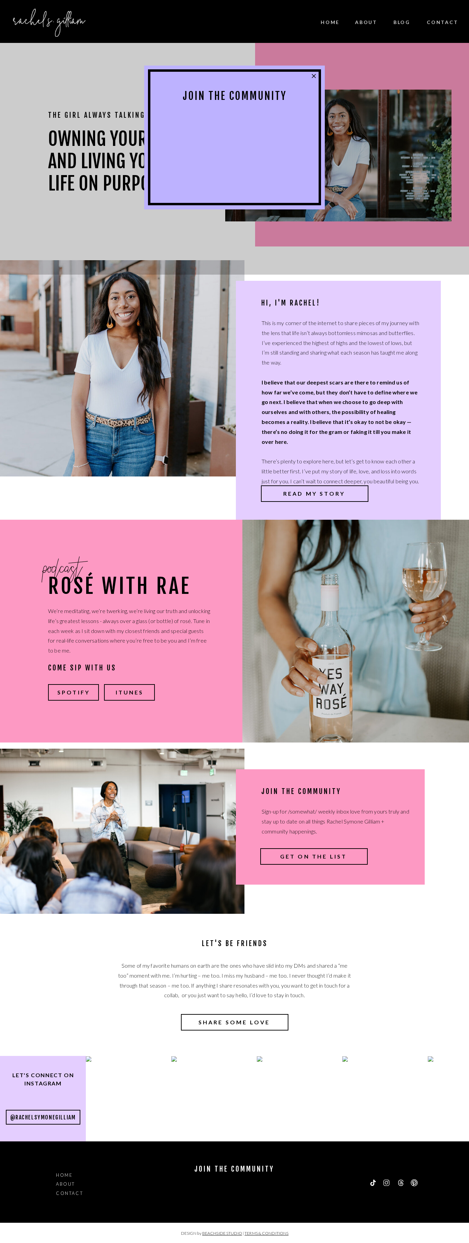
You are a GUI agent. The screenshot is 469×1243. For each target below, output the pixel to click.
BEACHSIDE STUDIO (222, 1233)
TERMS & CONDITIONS (266, 1233)
